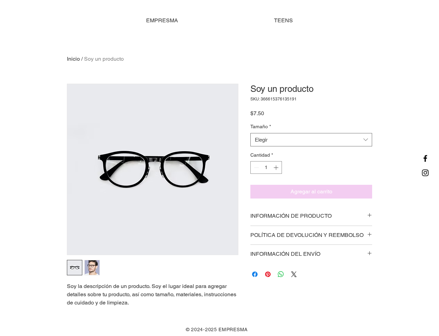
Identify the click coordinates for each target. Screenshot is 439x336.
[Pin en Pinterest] (268, 274)
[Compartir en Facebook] (255, 274)
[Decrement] (255, 167)
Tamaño (260, 126)
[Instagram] (425, 172)
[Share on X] (294, 274)
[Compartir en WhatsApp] (281, 274)
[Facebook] (425, 158)
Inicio (73, 59)
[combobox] (311, 139)
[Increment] (276, 167)
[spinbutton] (266, 167)
